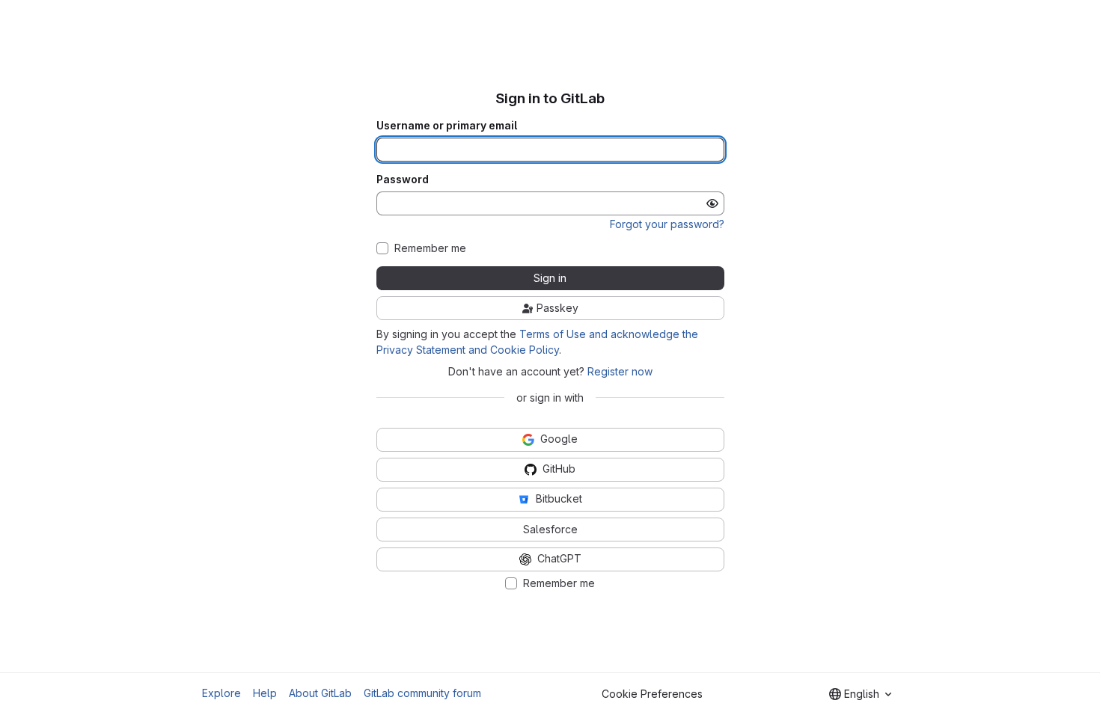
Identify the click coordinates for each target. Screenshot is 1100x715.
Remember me (430, 248)
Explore (221, 693)
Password (402, 179)
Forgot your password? (667, 224)
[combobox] (860, 694)
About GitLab (320, 693)
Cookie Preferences (652, 693)
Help (265, 693)
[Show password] (712, 203)
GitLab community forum (422, 693)
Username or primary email (446, 126)
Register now (620, 371)
